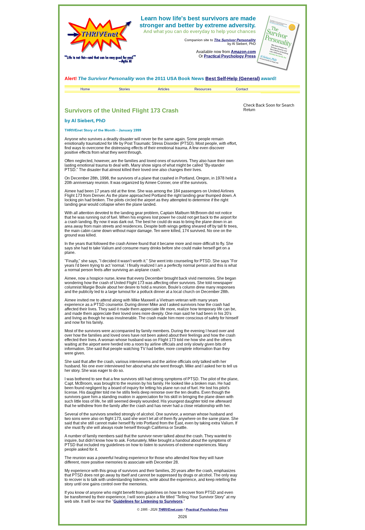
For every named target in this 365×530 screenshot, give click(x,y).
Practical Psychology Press (230, 56)
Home (85, 89)
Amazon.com (243, 52)
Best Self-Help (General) (232, 78)
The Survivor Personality (235, 40)
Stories (124, 89)
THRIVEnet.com (170, 509)
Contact (242, 89)
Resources (202, 89)
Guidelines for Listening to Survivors (147, 501)
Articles (163, 89)
